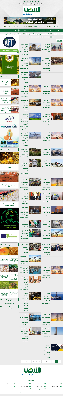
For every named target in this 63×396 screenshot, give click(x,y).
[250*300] (9, 44)
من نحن (8, 386)
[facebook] (38, 1)
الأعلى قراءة (8, 244)
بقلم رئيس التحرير (5, 30)
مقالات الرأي (14, 30)
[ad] (31, 20)
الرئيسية (54, 383)
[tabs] (24, 1)
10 (31, 37)
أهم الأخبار (9, 149)
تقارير (41, 30)
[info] (27, 1)
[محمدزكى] (9, 219)
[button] (5, 20)
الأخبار (49, 30)
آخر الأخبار (9, 76)
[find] (30, 1)
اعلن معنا (39, 389)
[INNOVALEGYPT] (9, 135)
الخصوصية (24, 389)
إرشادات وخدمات (23, 30)
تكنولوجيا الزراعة (32, 30)
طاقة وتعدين (59, 40)
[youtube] (35, 1)
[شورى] (9, 119)
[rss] (33, 1)
